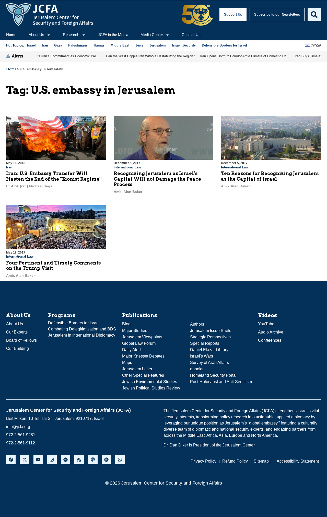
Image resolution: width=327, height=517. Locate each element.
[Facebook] (11, 459)
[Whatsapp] (120, 459)
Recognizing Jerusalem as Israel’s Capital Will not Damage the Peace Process (157, 179)
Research (71, 34)
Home (11, 34)
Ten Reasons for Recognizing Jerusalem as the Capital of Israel (270, 176)
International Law (127, 167)
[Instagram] (51, 459)
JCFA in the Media (113, 34)
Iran (9, 167)
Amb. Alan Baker (128, 192)
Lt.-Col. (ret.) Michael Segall (30, 186)
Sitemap (261, 461)
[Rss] (79, 459)
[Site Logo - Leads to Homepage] (49, 14)
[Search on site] (314, 14)
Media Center (152, 34)
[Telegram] (65, 459)
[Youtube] (38, 459)
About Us (36, 34)
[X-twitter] (24, 459)
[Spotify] (106, 459)
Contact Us (191, 34)
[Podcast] (92, 459)
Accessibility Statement (298, 461)
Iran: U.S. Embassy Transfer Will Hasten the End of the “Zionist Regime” (54, 176)
